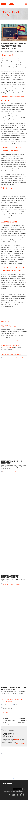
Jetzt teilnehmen (21, 743)
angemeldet (10, 347)
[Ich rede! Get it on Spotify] (7, 707)
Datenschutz (16, 791)
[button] (26, 4)
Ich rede (7, 4)
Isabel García (19, 51)
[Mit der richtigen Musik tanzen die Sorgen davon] (14, 634)
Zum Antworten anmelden (20, 340)
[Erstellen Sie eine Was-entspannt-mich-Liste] (14, 522)
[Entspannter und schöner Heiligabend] (14, 408)
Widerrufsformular (18, 789)
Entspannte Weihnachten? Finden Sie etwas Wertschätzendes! (8, 721)
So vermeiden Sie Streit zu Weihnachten (21, 721)
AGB (24, 789)
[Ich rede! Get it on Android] (7, 705)
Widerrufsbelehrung (8, 791)
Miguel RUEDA (5, 325)
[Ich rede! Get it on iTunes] (18, 705)
